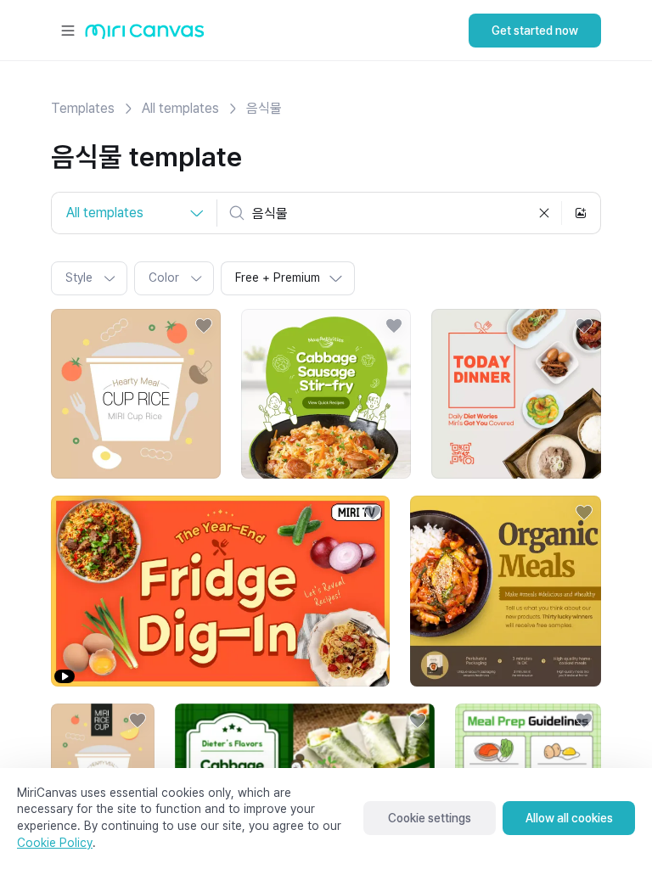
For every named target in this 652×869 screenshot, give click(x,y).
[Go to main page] (145, 35)
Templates (83, 108)
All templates (180, 108)
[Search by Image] (581, 213)
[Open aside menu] (68, 31)
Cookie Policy (55, 842)
